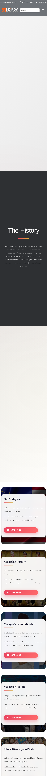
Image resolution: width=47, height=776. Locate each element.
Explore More (14, 530)
